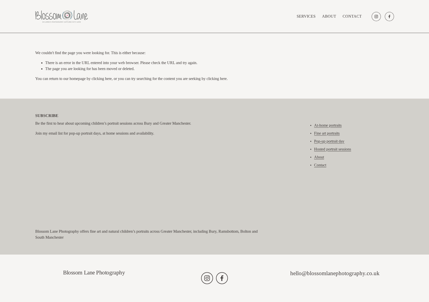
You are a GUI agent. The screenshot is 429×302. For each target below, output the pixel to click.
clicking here (102, 78)
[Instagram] (376, 16)
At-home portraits (328, 125)
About (319, 157)
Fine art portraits (327, 133)
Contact (320, 165)
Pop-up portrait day (329, 141)
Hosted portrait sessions (332, 149)
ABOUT (329, 16)
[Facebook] (389, 16)
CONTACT (352, 16)
